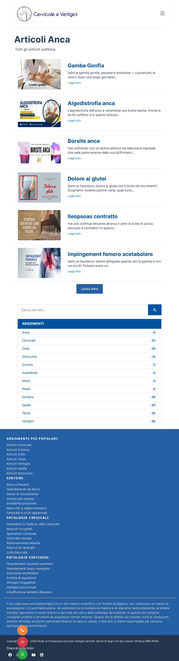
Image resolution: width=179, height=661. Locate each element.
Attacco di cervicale (21, 547)
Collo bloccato (17, 552)
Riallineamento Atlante (23, 543)
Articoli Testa (16, 459)
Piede (88, 389)
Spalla (88, 405)
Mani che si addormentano (26, 508)
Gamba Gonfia (86, 65)
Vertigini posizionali (21, 587)
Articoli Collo (16, 454)
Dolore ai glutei (87, 178)
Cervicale (88, 340)
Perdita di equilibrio (21, 578)
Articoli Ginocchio (20, 473)
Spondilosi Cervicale (21, 534)
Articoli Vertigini (19, 464)
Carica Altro (89, 289)
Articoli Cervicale (19, 445)
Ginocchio (88, 356)
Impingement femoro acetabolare (110, 254)
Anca (88, 332)
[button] (162, 14)
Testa (88, 413)
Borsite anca (84, 141)
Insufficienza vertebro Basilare (29, 592)
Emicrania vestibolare (22, 573)
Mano (88, 381)
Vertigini (88, 421)
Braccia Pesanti (18, 484)
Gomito (88, 364)
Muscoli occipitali (19, 529)
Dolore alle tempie (20, 499)
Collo (88, 348)
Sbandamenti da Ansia (23, 489)
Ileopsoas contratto (93, 216)
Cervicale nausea (19, 538)
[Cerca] (155, 309)
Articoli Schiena (18, 450)
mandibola (88, 373)
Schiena (88, 397)
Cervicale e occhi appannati (27, 513)
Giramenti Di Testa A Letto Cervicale (33, 524)
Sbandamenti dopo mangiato (28, 568)
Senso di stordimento (22, 494)
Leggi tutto (74, 82)
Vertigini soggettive (21, 582)
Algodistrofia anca (91, 103)
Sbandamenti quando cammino (30, 564)
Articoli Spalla (17, 468)
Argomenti (33, 323)
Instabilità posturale (21, 503)
